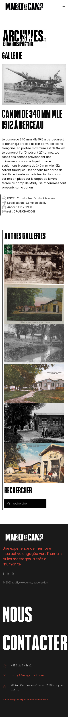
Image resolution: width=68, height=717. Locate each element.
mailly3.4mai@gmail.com (27, 675)
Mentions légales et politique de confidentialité (25, 699)
